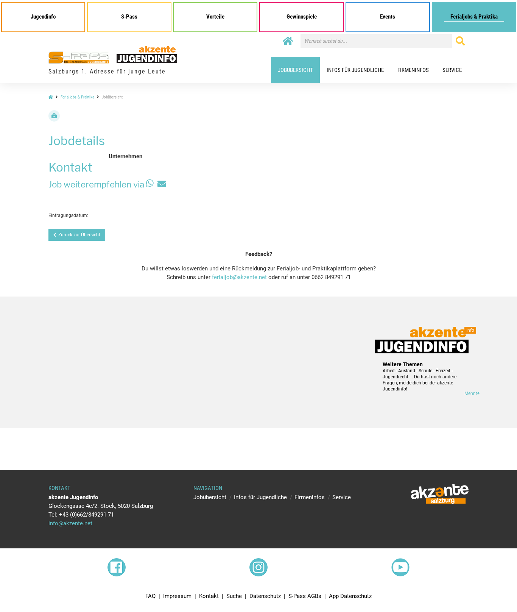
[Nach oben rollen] (493, 588)
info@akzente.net (70, 523)
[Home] (288, 41)
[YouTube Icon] (400, 567)
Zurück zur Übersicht (79, 234)
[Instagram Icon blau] (258, 567)
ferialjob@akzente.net (239, 277)
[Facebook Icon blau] (116, 567)
